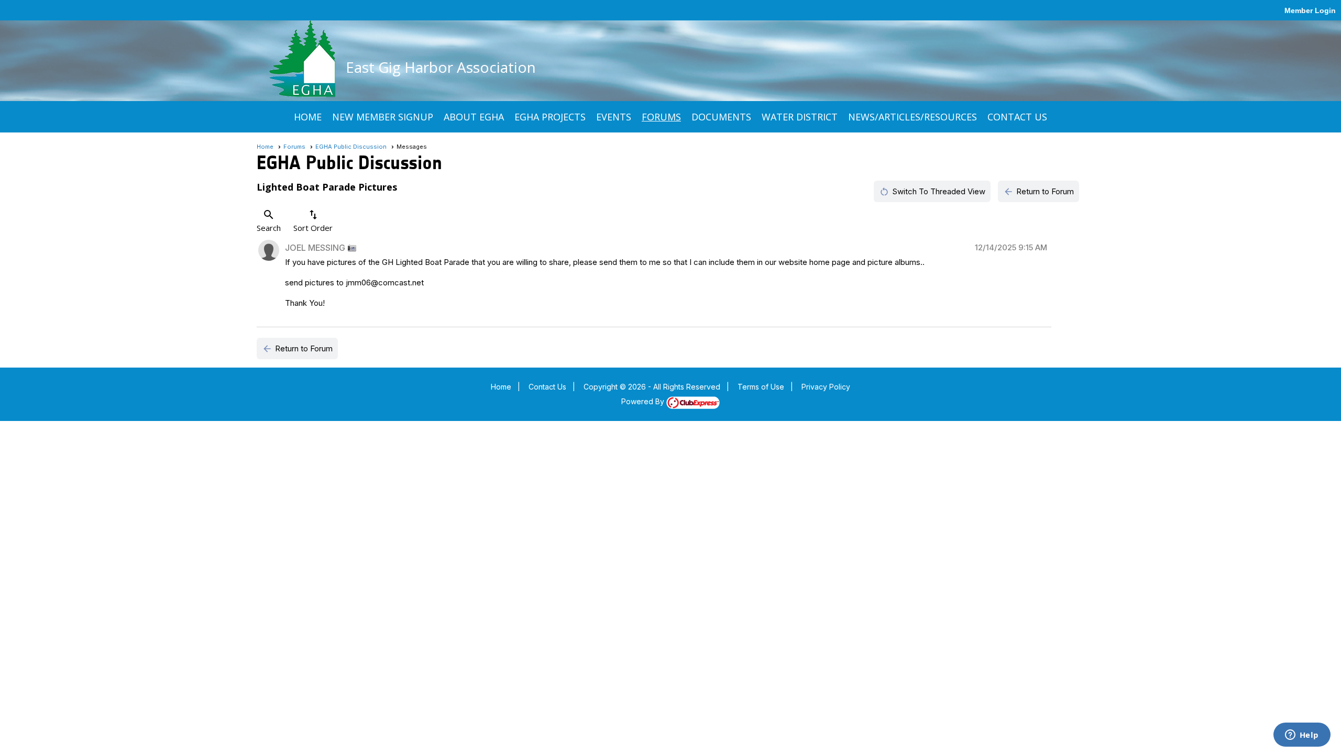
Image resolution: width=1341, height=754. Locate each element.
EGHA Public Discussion (351, 146)
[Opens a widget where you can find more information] (1302, 736)
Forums (661, 116)
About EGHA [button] (474, 116)
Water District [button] (800, 116)
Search (269, 220)
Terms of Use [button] (761, 386)
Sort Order (313, 220)
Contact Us (1017, 116)
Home (308, 116)
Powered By (643, 401)
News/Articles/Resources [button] (912, 116)
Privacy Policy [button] (825, 386)
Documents (721, 116)
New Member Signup (382, 116)
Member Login (1310, 10)
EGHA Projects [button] (550, 116)
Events (613, 116)
